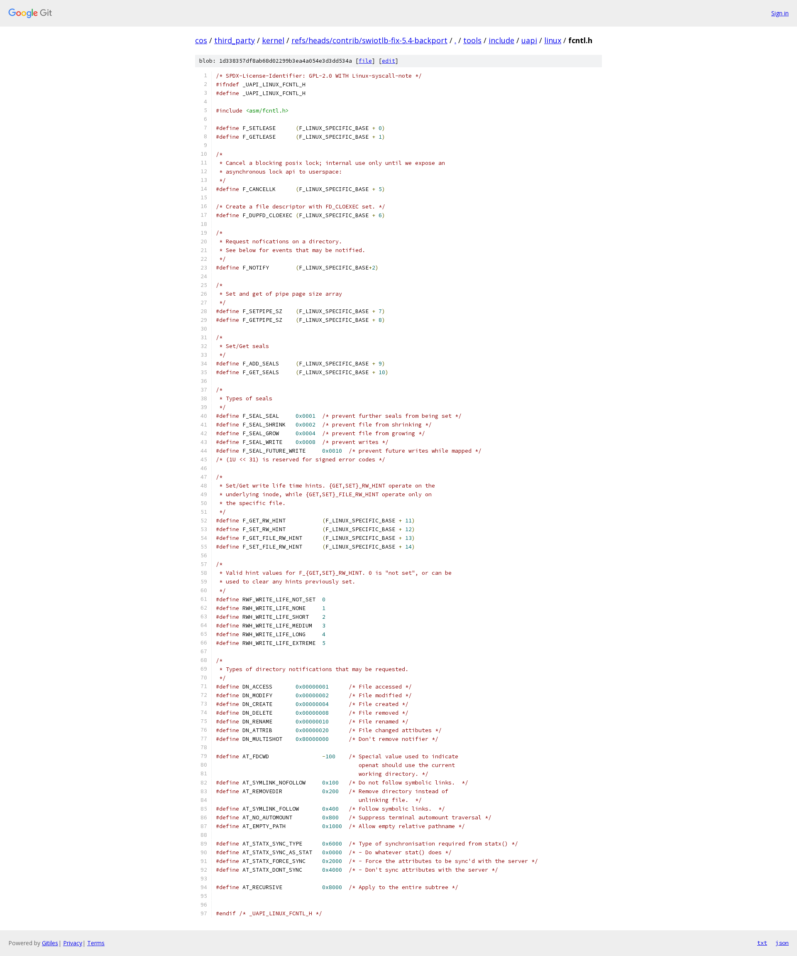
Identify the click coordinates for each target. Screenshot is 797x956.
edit (388, 60)
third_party (234, 40)
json (782, 942)
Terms (96, 943)
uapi (529, 40)
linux (552, 40)
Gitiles (50, 943)
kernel (273, 40)
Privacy (72, 943)
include (501, 40)
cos (201, 40)
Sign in (780, 13)
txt (762, 942)
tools (472, 40)
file (365, 60)
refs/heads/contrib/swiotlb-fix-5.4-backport (369, 40)
